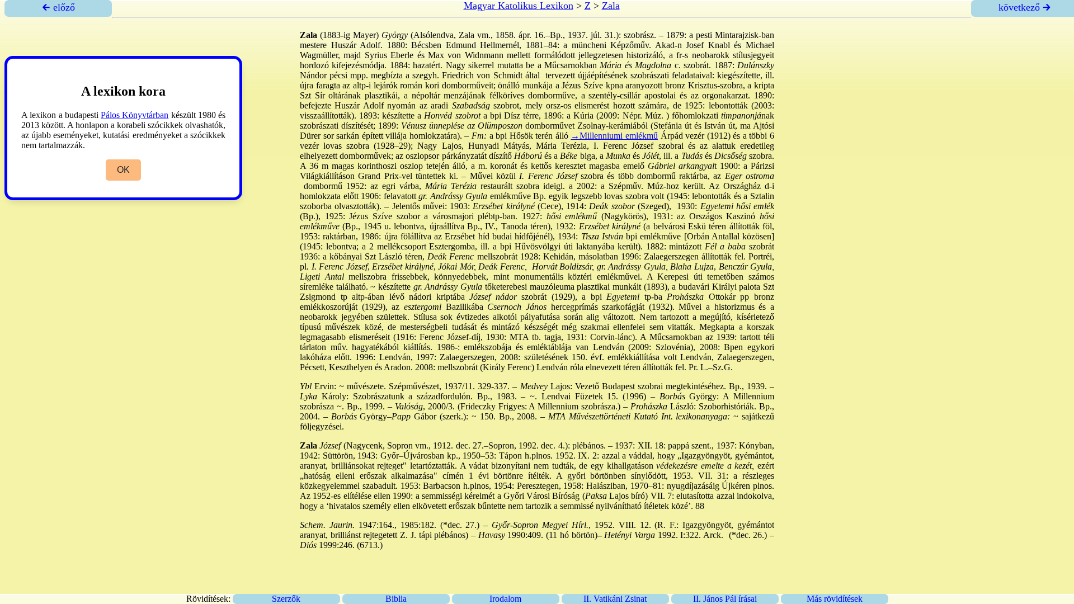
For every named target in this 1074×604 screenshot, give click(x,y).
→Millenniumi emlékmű (614, 135)
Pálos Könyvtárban (134, 115)
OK (123, 169)
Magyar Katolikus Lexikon (518, 5)
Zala (611, 5)
